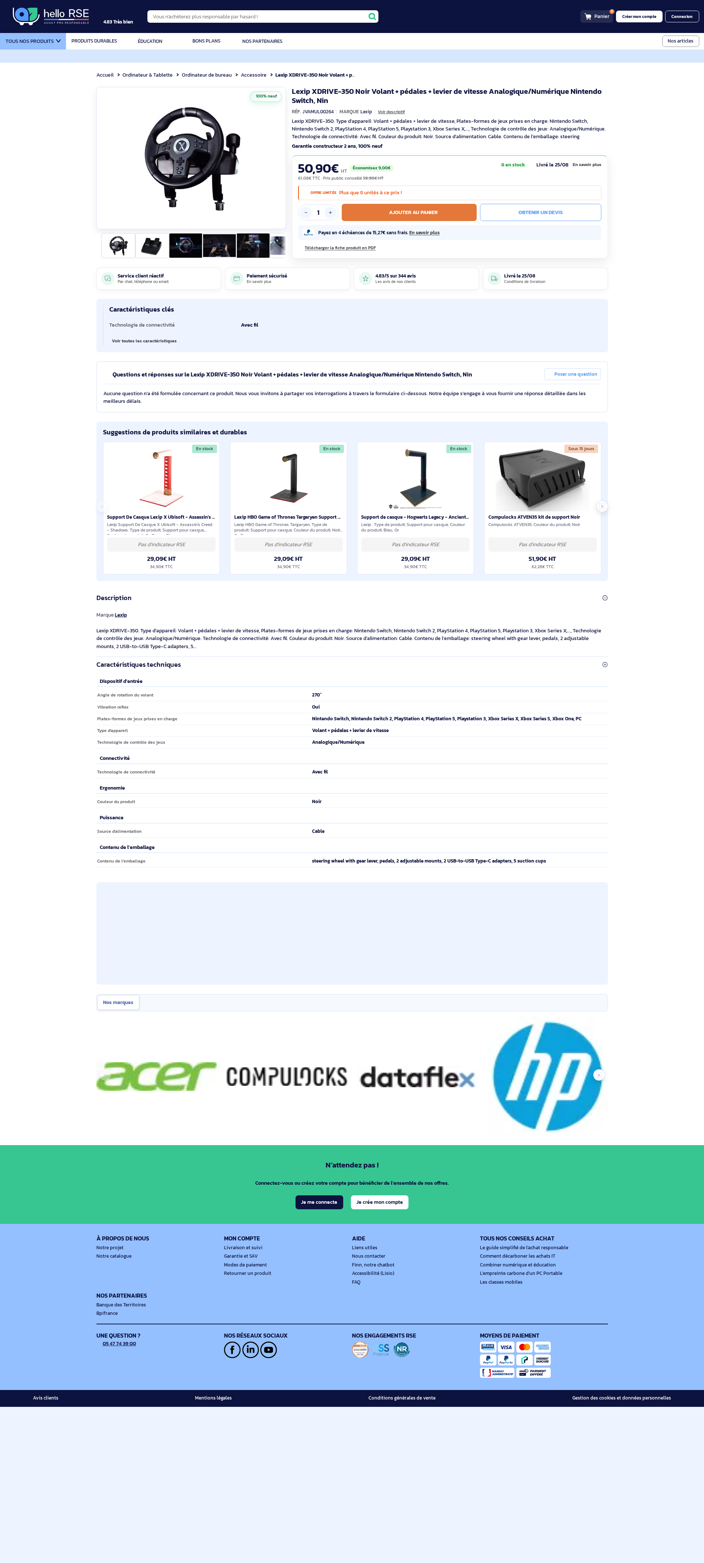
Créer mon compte (639, 16)
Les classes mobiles (501, 1282)
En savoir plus (587, 164)
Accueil (105, 75)
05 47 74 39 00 (119, 1343)
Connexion (682, 16)
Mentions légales (213, 1398)
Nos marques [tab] (118, 1002)
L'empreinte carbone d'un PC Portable (521, 1273)
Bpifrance (107, 1313)
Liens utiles (364, 1247)
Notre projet (110, 1247)
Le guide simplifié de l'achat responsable (524, 1247)
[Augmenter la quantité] (330, 212)
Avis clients (45, 1398)
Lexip (121, 615)
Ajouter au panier (413, 212)
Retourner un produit (247, 1273)
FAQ (356, 1282)
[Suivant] (278, 158)
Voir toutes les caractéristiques (144, 341)
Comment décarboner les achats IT (517, 1256)
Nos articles (680, 40)
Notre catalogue (114, 1256)
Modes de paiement (245, 1265)
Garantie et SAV (241, 1256)
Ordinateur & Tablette (147, 75)
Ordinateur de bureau (207, 75)
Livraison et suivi (243, 1247)
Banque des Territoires (121, 1305)
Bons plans (206, 41)
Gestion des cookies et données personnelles (621, 1398)
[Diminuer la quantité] (306, 212)
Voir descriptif (391, 111)
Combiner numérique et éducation (518, 1265)
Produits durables (94, 41)
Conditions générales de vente (402, 1398)
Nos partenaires (262, 41)
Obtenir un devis (540, 212)
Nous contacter (368, 1256)
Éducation (150, 41)
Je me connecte (319, 1202)
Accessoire (254, 75)
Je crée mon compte (379, 1202)
